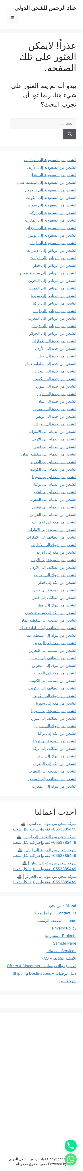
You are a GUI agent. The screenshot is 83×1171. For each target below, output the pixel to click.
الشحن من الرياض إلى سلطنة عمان (48, 273)
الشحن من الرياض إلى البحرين (52, 280)
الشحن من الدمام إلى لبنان (55, 492)
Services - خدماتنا (61, 951)
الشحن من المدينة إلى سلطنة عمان (48, 620)
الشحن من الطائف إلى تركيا (54, 748)
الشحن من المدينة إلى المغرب (52, 771)
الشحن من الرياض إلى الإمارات (51, 250)
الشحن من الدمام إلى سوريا (54, 477)
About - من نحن (62, 905)
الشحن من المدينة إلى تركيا (54, 741)
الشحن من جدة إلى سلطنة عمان (50, 363)
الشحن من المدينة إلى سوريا (53, 711)
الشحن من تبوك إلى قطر (56, 605)
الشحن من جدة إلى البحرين (54, 371)
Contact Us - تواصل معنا (55, 913)
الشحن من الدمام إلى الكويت (53, 469)
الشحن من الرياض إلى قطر (54, 265)
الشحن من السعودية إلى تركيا (53, 212)
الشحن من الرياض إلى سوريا (53, 295)
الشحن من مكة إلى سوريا (56, 703)
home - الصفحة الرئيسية (56, 920)
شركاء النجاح (66, 981)
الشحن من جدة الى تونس (55, 416)
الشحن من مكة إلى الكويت (55, 673)
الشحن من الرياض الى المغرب (52, 318)
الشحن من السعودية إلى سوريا (52, 205)
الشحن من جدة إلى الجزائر (55, 424)
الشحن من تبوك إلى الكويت (54, 695)
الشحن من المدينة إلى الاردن (53, 560)
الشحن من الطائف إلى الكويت (52, 688)
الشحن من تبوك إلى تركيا (56, 756)
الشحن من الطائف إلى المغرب (52, 779)
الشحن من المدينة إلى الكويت (52, 680)
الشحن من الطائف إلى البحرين (52, 658)
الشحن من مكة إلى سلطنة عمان (50, 612)
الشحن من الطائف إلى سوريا (53, 718)
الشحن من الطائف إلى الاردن (53, 567)
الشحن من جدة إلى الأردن (55, 348)
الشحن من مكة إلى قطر (57, 582)
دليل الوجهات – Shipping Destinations (44, 973)
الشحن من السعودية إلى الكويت (51, 197)
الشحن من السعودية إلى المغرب (50, 220)
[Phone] (71, 1146)
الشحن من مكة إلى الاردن (55, 552)
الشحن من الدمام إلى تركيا (55, 484)
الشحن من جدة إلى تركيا (56, 394)
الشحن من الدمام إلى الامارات (52, 431)
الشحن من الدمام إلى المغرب (52, 499)
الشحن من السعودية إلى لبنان (53, 243)
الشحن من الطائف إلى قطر (54, 597)
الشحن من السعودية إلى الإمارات (50, 160)
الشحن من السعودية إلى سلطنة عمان (46, 182)
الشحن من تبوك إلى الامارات (53, 545)
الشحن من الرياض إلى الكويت (52, 288)
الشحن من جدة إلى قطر (57, 356)
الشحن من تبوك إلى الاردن (55, 575)
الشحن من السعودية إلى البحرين (50, 190)
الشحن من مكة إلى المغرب (54, 763)
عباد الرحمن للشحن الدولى (45, 7)
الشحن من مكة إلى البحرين (54, 643)
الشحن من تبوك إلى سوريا (55, 726)
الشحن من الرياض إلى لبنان (54, 311)
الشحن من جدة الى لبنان (56, 401)
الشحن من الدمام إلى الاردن (54, 439)
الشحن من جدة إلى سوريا (55, 386)
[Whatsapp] (71, 1159)
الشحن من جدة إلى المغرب (54, 409)
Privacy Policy (64, 928)
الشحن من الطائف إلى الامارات (51, 537)
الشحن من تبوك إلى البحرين (54, 665)
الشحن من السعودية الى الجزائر (51, 228)
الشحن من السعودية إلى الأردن (51, 167)
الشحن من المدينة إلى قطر (54, 590)
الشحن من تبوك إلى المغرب (54, 786)
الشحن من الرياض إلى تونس (53, 326)
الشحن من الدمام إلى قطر (55, 446)
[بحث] (69, 134)
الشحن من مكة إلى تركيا (57, 733)
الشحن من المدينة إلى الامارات (51, 529)
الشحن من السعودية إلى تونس (52, 235)
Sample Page (64, 943)
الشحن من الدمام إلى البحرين (52, 462)
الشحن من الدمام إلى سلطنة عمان (48, 454)
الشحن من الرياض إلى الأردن (53, 258)
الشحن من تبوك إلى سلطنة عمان (50, 635)
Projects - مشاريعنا (60, 935)
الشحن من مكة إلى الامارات (54, 522)
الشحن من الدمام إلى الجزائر (53, 514)
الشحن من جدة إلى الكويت (54, 378)
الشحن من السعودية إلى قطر (53, 175)
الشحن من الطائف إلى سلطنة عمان (47, 628)
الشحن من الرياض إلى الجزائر (52, 333)
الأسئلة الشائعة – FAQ (59, 958)
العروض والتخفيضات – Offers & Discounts (41, 966)
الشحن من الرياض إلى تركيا (54, 303)
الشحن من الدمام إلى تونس (54, 507)
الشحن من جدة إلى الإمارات (54, 341)
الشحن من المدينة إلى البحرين (52, 650)
